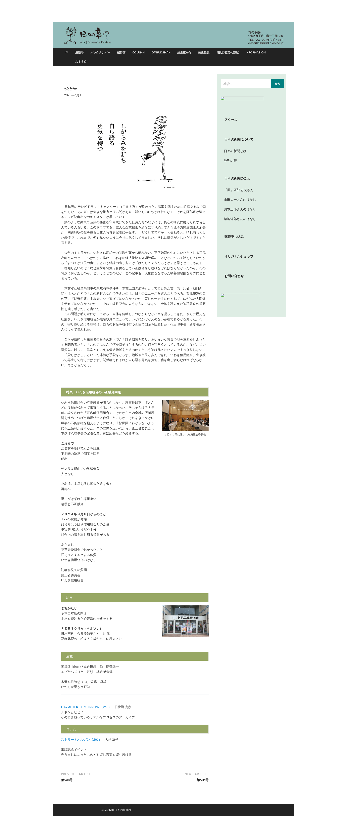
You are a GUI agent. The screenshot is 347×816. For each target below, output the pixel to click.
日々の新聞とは (233, 151)
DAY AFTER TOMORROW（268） (86, 707)
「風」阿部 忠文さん (237, 190)
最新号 (79, 52)
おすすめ (81, 61)
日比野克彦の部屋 (227, 52)
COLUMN (138, 52)
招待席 (121, 52)
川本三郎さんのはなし (238, 209)
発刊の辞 (230, 160)
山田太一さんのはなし (238, 199)
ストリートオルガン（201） (81, 739)
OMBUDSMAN (160, 52)
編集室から (184, 52)
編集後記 (203, 52)
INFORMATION (256, 52)
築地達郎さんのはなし (238, 219)
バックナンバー (100, 52)
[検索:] (252, 83)
